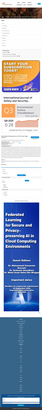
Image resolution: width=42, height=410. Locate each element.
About (18, 2)
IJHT (21, 350)
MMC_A (21, 389)
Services (23, 2)
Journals (29, 2)
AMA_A (21, 381)
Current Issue (4, 40)
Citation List (4, 45)
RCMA (21, 367)
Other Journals (6, 187)
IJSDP (21, 348)
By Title (5, 185)
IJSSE (21, 369)
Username (3, 169)
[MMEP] (21, 399)
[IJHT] (21, 398)
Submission (29, 4)
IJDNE (21, 371)
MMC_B (21, 391)
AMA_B (21, 385)
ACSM (21, 356)
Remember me (5, 173)
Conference (21, 342)
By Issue (5, 184)
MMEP (21, 352)
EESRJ (21, 377)
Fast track (21, 338)
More (39, 312)
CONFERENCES (19, 4)
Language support (21, 340)
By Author (5, 186)
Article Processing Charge (6, 33)
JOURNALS (21, 344)
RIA (21, 375)
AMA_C (21, 387)
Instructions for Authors (5, 30)
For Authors (5, 193)
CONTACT (21, 319)
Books (24, 4)
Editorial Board (4, 28)
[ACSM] (21, 400)
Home (2, 17)
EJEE (21, 358)
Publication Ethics (4, 35)
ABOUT (21, 325)
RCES (21, 379)
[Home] (7, 3)
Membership (21, 327)
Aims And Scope (4, 25)
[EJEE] (21, 401)
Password (3, 171)
